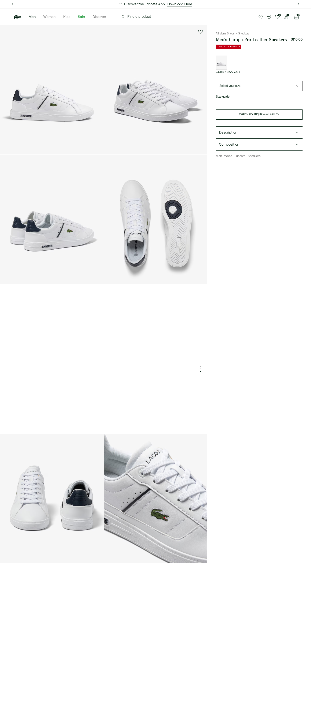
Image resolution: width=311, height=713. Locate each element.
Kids (66, 17)
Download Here (179, 4)
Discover (99, 17)
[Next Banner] (298, 4)
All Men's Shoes (225, 33)
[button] (260, 17)
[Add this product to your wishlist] (200, 31)
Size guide (223, 96)
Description (228, 132)
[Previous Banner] (12, 4)
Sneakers (243, 33)
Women (49, 17)
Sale (81, 17)
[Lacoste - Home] (17, 16)
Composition (229, 144)
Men (32, 17)
